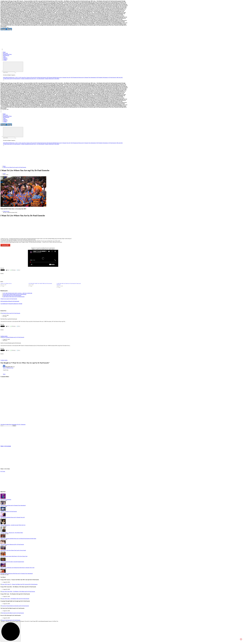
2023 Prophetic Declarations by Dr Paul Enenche (106, 77)
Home (4, 52)
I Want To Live (6, 211)
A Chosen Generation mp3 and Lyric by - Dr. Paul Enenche (32, 78)
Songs (4, 173)
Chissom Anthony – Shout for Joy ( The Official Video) (12, 532)
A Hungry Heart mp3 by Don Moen (52, 78)
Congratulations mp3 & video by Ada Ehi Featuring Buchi (12, 561)
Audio (4, 56)
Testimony (5, 57)
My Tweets (3, 471)
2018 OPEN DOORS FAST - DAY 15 (11, 77)
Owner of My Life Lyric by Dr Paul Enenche (12, 295)
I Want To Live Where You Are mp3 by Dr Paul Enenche (14, 167)
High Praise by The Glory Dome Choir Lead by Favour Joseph (13, 550)
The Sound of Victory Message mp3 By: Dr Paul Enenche (12, 544)
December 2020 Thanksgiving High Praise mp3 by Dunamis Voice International (17, 573)
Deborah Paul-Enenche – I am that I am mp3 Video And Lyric (13, 525)
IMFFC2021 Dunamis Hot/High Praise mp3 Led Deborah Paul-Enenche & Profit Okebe (18, 538)
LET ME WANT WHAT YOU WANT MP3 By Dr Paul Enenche (40, 283)
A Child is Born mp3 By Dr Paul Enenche (11, 78)
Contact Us (5, 58)
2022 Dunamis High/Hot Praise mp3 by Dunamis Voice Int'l (58, 77)
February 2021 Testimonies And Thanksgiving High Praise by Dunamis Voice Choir (17, 567)
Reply (4, 374)
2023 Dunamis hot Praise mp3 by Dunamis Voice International (83, 77)
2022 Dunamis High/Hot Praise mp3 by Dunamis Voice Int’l (13, 517)
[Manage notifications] (241, 639)
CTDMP (5, 60)
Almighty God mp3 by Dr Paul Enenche (9, 511)
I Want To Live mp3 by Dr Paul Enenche (9, 298)
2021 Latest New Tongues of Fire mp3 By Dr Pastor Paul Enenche (32, 77)
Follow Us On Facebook (6, 446)
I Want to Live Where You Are (6, 283)
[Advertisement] (41, 40)
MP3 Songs (5, 53)
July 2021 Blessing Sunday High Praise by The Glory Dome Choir (14, 556)
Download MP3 (5, 245)
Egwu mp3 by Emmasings (6, 499)
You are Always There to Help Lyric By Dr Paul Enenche (14, 294)
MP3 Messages (6, 55)
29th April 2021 (119, 77)
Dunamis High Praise (7, 54)
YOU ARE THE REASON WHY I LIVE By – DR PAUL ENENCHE (17, 293)
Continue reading (4, 336)
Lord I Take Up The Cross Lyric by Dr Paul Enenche (13, 296)
